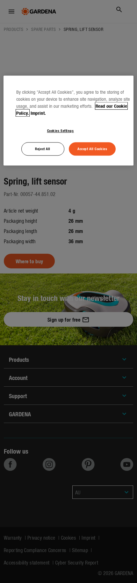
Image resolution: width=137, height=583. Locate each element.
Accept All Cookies (92, 148)
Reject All (42, 148)
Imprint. (38, 113)
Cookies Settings (60, 130)
